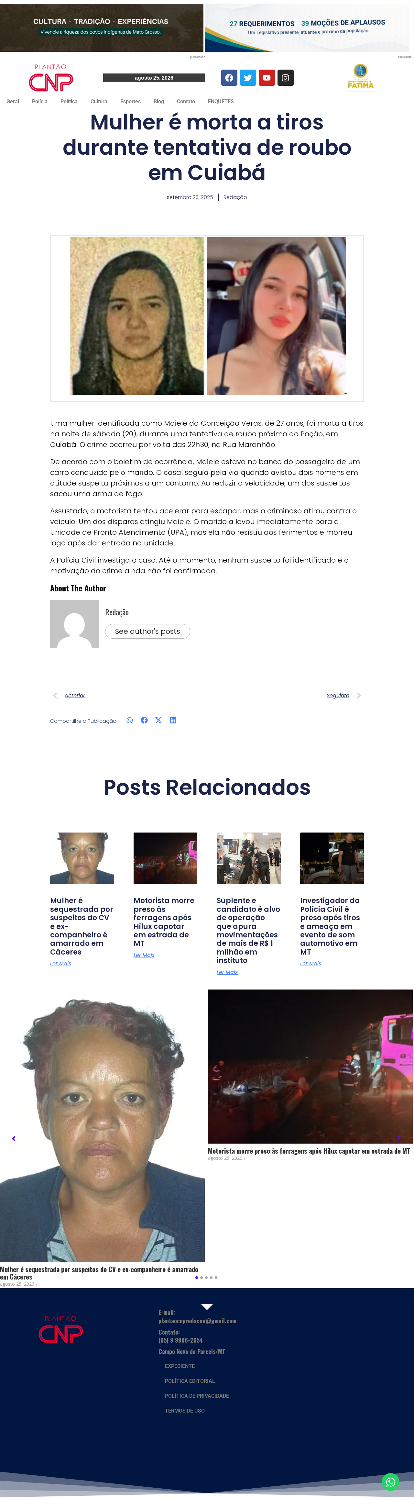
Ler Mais (60, 963)
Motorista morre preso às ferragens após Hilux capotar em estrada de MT (164, 922)
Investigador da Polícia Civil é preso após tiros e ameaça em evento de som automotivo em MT (330, 926)
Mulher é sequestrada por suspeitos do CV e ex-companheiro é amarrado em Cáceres (99, 1272)
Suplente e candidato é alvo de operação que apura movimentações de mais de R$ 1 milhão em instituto (248, 931)
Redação (117, 612)
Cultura (99, 101)
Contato (186, 101)
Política (69, 101)
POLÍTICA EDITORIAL (190, 1381)
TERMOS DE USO (185, 1411)
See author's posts (147, 631)
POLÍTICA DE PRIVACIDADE (197, 1396)
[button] (130, 720)
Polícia (40, 101)
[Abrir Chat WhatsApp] (390, 1482)
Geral (12, 101)
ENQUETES (221, 101)
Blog (159, 101)
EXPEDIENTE (180, 1366)
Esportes (130, 101)
